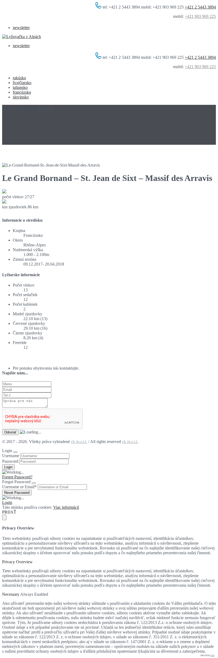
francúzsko (22, 92)
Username (10, 455)
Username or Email (19, 487)
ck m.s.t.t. (79, 441)
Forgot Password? (17, 477)
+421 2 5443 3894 (200, 7)
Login (7, 502)
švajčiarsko (22, 82)
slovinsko (21, 97)
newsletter (21, 27)
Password (10, 461)
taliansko (20, 87)
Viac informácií (66, 507)
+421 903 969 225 (200, 16)
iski (213, 655)
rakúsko (19, 78)
